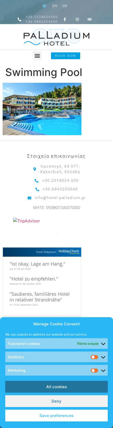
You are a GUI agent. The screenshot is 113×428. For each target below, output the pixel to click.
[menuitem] (55, 6)
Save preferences (56, 415)
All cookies (56, 386)
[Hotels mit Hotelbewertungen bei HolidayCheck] (68, 252)
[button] (37, 55)
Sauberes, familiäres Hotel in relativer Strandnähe (40, 297)
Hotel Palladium (46, 252)
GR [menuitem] (64, 6)
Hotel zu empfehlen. (34, 279)
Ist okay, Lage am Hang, (37, 264)
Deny (56, 401)
